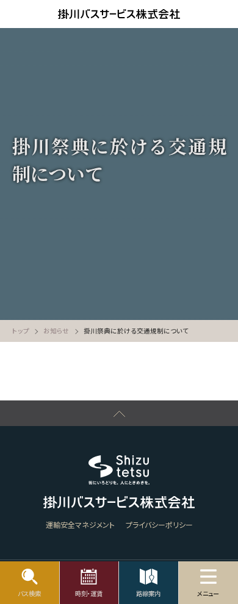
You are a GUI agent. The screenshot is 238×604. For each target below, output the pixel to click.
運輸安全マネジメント (80, 524)
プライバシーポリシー (159, 524)
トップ (20, 330)
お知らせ (56, 330)
